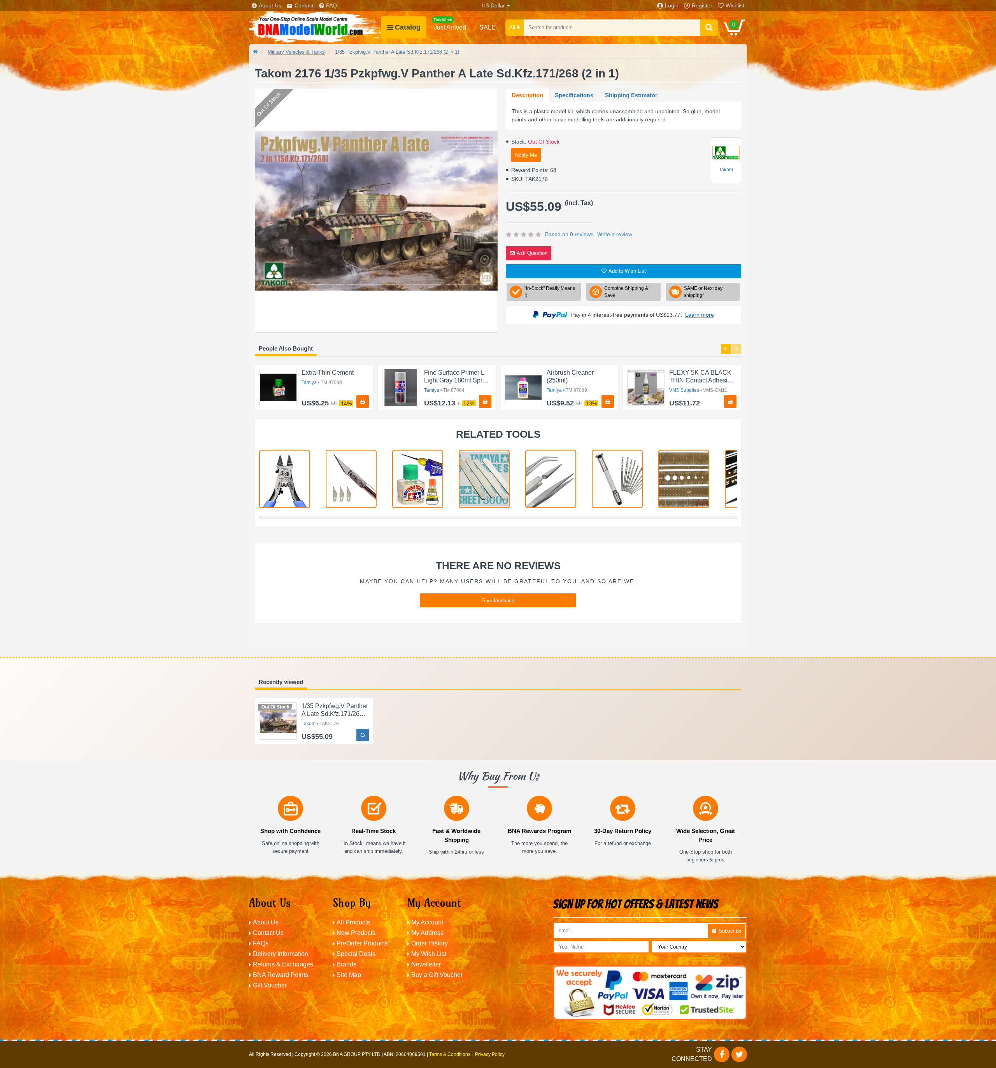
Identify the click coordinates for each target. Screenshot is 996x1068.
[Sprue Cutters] (284, 479)
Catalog (408, 27)
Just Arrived (449, 24)
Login (672, 5)
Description (527, 95)
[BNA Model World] (315, 27)
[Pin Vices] (617, 479)
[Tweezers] (550, 479)
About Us (270, 5)
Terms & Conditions (449, 1054)
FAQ (331, 5)
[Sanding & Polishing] (484, 479)
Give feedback (498, 600)
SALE (487, 27)
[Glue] (417, 479)
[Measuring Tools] (683, 479)
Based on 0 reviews (569, 234)
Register (702, 5)
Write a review (614, 234)
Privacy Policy (490, 1054)
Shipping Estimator (631, 95)
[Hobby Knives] (351, 479)
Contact (304, 5)
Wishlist (735, 5)
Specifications (574, 95)
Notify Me (526, 155)
